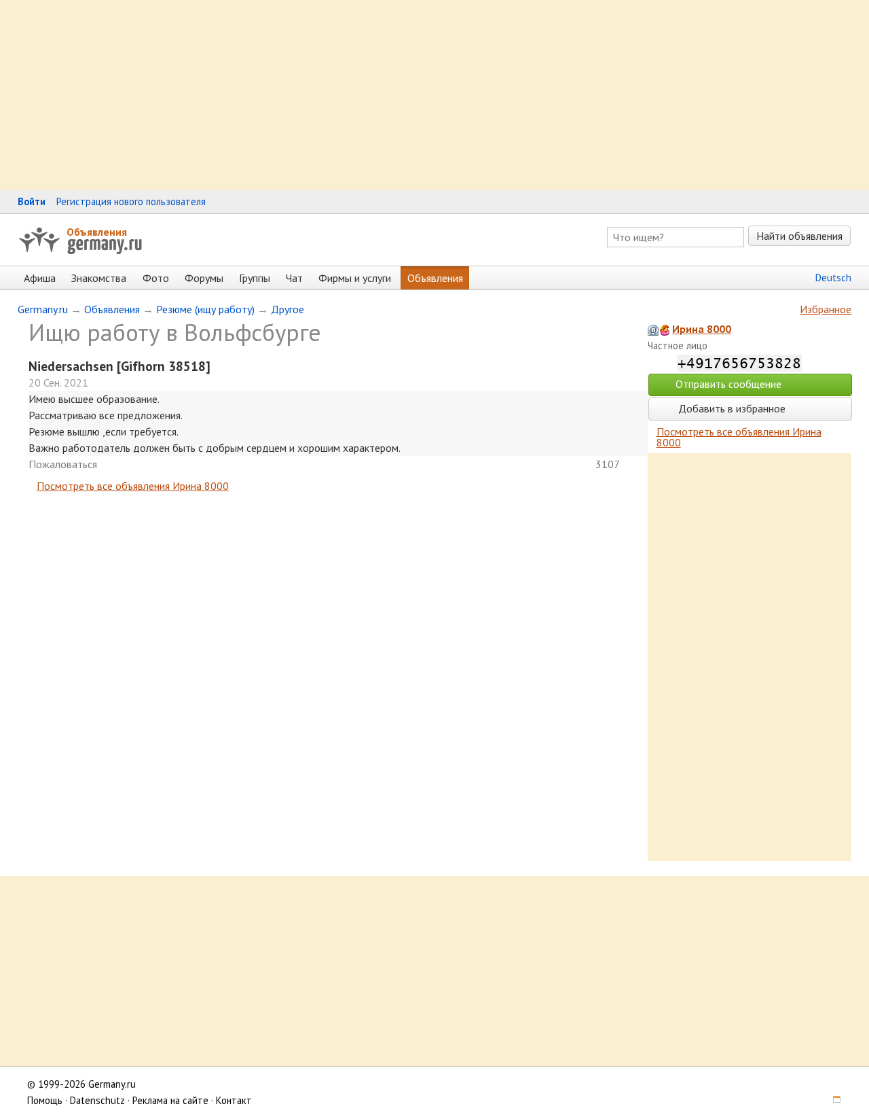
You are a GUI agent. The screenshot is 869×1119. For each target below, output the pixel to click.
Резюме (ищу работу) (205, 309)
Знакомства (98, 278)
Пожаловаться (63, 464)
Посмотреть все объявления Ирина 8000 (133, 486)
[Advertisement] (407, 95)
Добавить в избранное (730, 408)
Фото (156, 278)
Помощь (44, 1100)
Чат (294, 278)
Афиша (40, 278)
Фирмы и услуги (354, 278)
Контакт (234, 1100)
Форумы (204, 278)
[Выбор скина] (832, 1100)
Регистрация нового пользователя (131, 201)
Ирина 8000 (701, 329)
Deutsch (833, 277)
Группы (254, 278)
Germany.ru (43, 309)
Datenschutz (97, 1100)
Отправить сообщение (728, 384)
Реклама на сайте (170, 1100)
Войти (31, 201)
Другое (287, 309)
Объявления (97, 231)
